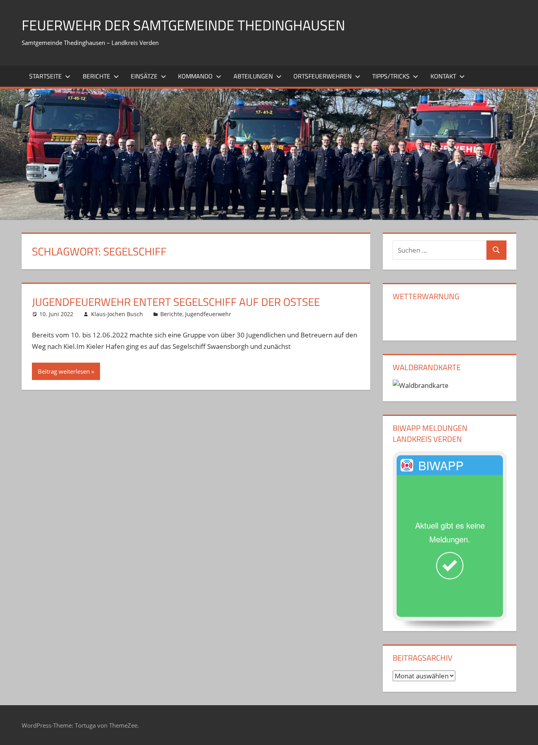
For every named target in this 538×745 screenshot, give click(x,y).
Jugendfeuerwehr (208, 314)
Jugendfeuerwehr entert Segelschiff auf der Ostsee (176, 301)
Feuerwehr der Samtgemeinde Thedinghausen (183, 25)
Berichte (96, 76)
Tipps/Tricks (391, 76)
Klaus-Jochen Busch (117, 314)
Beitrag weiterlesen (64, 371)
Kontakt (443, 76)
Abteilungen (253, 76)
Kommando (195, 76)
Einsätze (144, 76)
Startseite (45, 76)
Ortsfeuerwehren (322, 76)
